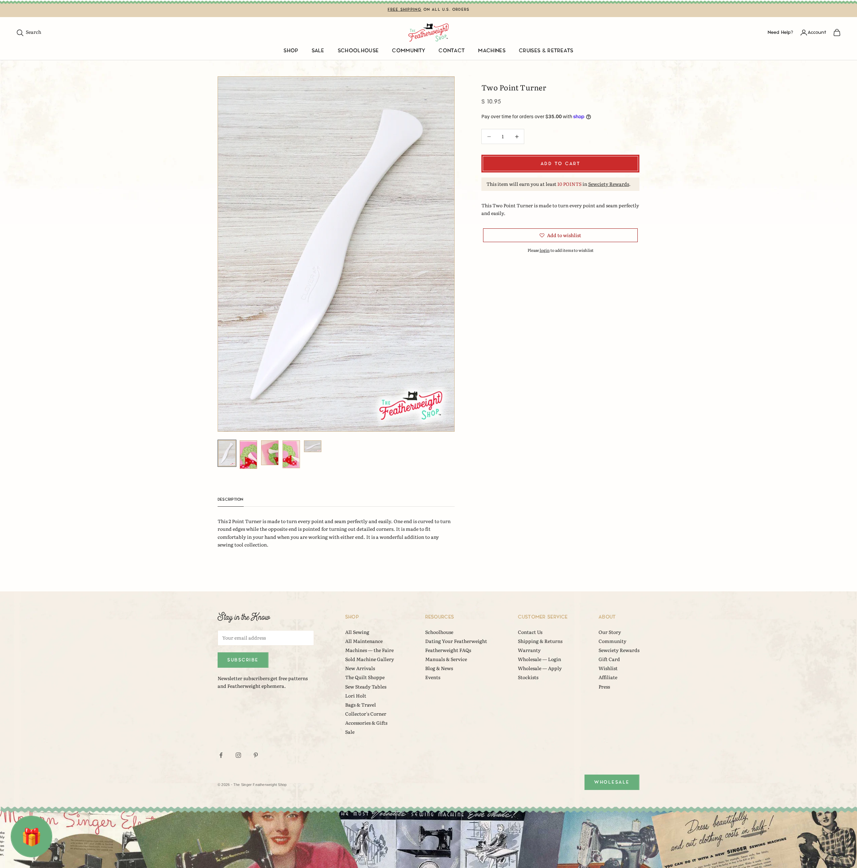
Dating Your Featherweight (456, 641)
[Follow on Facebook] (221, 755)
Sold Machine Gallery (369, 659)
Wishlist (608, 668)
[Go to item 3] (269, 453)
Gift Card (609, 659)
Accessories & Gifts (366, 722)
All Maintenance (364, 641)
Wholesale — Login (539, 659)
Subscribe (243, 660)
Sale (318, 50)
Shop (291, 50)
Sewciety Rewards (608, 183)
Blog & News (439, 668)
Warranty (529, 650)
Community (408, 50)
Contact (452, 50)
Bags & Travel (360, 704)
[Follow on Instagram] (238, 755)
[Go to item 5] (312, 446)
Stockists (528, 677)
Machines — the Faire (369, 650)
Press (604, 686)
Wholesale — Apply (540, 668)
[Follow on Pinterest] (255, 755)
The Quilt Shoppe (365, 677)
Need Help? (780, 32)
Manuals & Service (446, 659)
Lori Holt (355, 695)
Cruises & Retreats (546, 50)
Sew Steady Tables (365, 686)
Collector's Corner (365, 713)
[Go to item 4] (291, 454)
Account (817, 32)
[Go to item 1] (227, 453)
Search (28, 31)
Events (432, 677)
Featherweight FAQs (448, 650)
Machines (491, 50)
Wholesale (612, 782)
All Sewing (357, 632)
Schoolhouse (358, 50)
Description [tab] (231, 499)
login (545, 250)
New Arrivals (360, 668)
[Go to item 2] (248, 454)
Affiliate (608, 677)
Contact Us (530, 632)
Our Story (610, 632)
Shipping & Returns (540, 641)
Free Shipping (405, 9)
